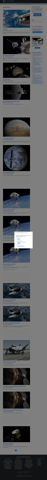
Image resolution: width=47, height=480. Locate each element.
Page (21, 242)
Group (25, 242)
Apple (18, 238)
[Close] (31, 232)
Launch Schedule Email (20, 246)
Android (18, 239)
